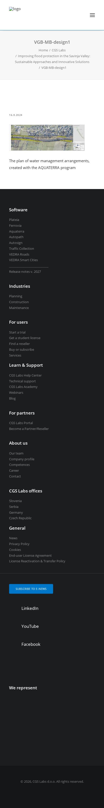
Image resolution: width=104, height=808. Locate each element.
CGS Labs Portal (21, 423)
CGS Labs (59, 50)
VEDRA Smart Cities (23, 260)
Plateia (14, 219)
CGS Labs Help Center (25, 375)
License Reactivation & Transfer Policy (37, 561)
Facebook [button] (30, 644)
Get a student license (24, 338)
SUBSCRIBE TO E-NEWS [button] (31, 589)
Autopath (16, 237)
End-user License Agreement (30, 555)
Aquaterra (16, 231)
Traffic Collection (21, 248)
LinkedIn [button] (29, 608)
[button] (92, 15)
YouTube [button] (30, 626)
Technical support (22, 381)
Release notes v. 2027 (25, 271)
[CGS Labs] (15, 15)
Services (15, 355)
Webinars (16, 392)
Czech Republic (20, 518)
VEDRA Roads (19, 254)
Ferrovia (15, 225)
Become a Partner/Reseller (29, 428)
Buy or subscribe (21, 349)
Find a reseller (19, 343)
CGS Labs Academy (23, 386)
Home (43, 50)
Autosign (15, 242)
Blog (12, 398)
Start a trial (17, 332)
